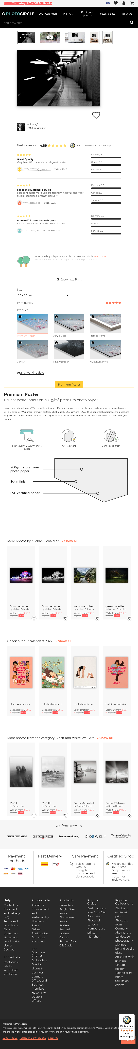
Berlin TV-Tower (115, 803)
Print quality (25, 302)
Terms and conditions (33, 1037)
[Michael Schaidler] (21, 127)
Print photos (40, 933)
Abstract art (123, 932)
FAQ (6, 917)
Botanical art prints (123, 975)
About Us (38, 905)
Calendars (66, 905)
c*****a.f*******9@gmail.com (37, 169)
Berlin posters (96, 908)
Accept (128, 1040)
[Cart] (132, 3)
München (93, 936)
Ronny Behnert (84, 806)
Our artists (38, 937)
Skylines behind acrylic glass (124, 948)
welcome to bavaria (85, 606)
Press (35, 925)
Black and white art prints (121, 912)
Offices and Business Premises (39, 984)
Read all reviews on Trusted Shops (94, 145)
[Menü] (133, 1016)
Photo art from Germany (121, 924)
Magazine (38, 941)
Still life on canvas (122, 983)
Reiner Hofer (19, 806)
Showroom (39, 921)
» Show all (69, 541)
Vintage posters (120, 966)
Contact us (11, 905)
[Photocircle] (18, 13)
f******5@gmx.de (31, 203)
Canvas (64, 937)
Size (19, 289)
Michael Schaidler (37, 128)
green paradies (115, 606)
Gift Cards (65, 945)
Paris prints (94, 916)
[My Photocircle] (124, 3)
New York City (96, 912)
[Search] (132, 22)
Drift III (46, 803)
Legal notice (12, 941)
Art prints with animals (124, 958)
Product (22, 310)
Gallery (36, 929)
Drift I (13, 803)
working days (32, 372)
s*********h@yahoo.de (34, 230)
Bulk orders (39, 960)
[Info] (20, 316)
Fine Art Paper (68, 941)
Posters (64, 925)
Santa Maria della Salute (85, 803)
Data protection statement (11, 933)
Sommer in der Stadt (21, 606)
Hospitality (39, 992)
